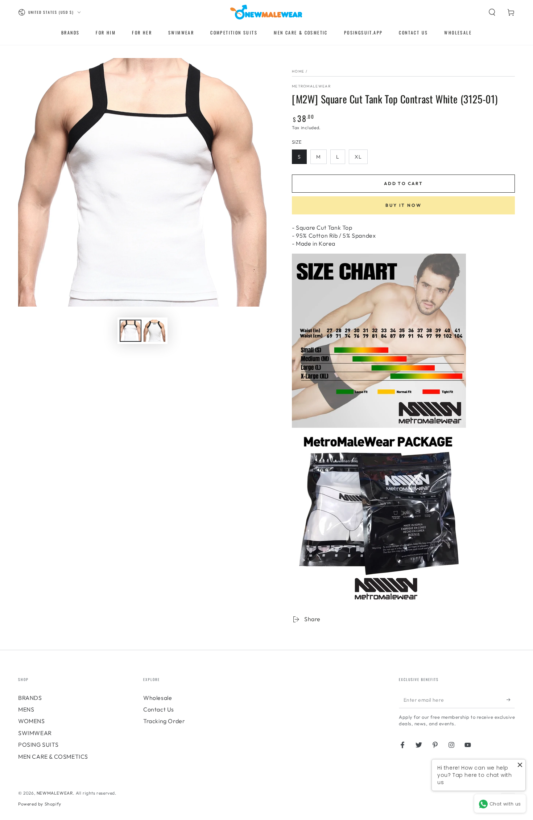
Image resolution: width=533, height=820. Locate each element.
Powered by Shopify (39, 804)
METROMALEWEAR (311, 86)
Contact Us (158, 709)
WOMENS (31, 721)
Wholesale (157, 697)
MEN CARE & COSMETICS (53, 756)
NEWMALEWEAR (55, 793)
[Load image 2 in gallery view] (154, 331)
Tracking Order (164, 721)
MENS (26, 709)
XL (358, 156)
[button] (492, 12)
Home (298, 71)
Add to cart (403, 183)
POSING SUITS (38, 744)
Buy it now (403, 205)
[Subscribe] (511, 700)
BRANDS (30, 697)
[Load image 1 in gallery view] (130, 331)
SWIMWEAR (35, 733)
